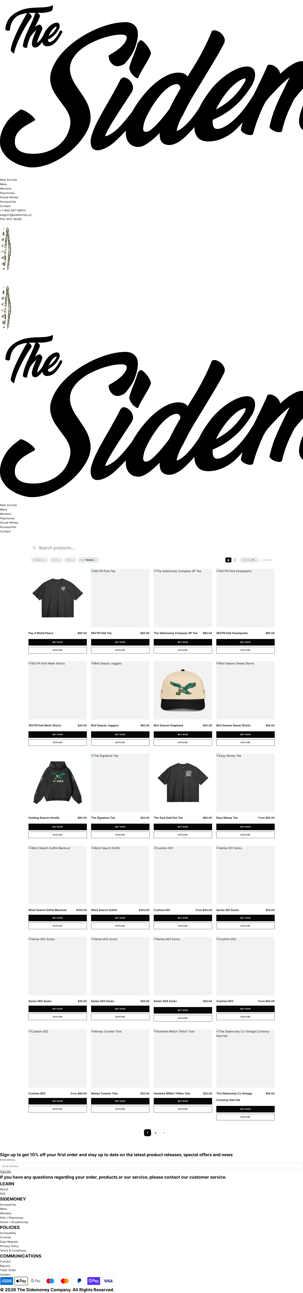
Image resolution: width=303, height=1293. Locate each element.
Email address (7, 1159)
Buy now (58, 642)
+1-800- (5, 210)
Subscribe (5, 1172)
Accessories (8, 201)
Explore (58, 650)
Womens (5, 188)
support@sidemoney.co (16, 215)
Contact (5, 206)
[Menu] (0, 3)
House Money (9, 197)
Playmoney (7, 193)
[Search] (0, 278)
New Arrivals (8, 179)
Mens (3, 184)
